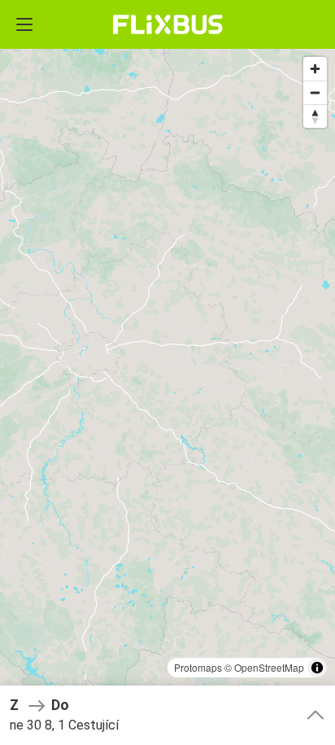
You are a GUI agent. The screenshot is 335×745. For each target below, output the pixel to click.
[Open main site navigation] (24, 24)
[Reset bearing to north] (315, 116)
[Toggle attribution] (317, 667)
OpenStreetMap (269, 667)
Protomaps (198, 667)
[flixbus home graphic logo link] (168, 24)
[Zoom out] (315, 92)
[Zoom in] (315, 69)
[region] (167, 372)
